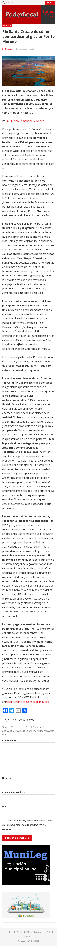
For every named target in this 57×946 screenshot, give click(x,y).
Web (4, 806)
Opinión (7, 25)
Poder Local (32, 940)
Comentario (10, 740)
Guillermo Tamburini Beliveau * (26, 121)
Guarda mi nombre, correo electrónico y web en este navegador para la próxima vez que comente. (27, 825)
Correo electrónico (13, 792)
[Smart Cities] (26, 917)
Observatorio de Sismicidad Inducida (27, 701)
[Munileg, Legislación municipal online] (26, 884)
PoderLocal (7, 48)
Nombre (7, 778)
